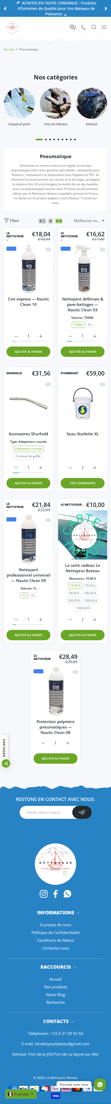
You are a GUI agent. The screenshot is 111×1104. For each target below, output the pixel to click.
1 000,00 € (82, 608)
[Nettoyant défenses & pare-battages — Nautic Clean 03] (82, 268)
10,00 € (75, 585)
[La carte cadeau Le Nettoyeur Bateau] (82, 535)
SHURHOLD (14, 373)
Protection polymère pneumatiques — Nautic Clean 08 (56, 727)
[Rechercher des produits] (94, 27)
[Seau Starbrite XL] (82, 403)
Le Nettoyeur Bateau (62, 1077)
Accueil (9, 49)
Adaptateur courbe (28, 448)
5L (89, 324)
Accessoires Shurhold (28, 433)
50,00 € (74, 593)
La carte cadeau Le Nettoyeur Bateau (82, 568)
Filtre (14, 220)
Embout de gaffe (28, 456)
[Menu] (104, 27)
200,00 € (74, 600)
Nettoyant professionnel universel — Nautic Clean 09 (28, 575)
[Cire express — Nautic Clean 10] (28, 268)
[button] (5, 8)
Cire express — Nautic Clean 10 (28, 301)
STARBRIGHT (69, 373)
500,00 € (91, 600)
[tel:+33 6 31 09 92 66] (83, 27)
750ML (78, 324)
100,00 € (90, 593)
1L (24, 595)
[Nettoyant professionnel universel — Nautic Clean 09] (28, 539)
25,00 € (90, 585)
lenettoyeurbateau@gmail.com (62, 1043)
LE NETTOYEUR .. (14, 236)
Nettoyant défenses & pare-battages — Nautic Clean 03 (82, 304)
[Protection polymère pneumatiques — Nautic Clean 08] (55, 691)
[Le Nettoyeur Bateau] (14, 27)
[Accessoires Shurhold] (28, 403)
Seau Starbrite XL (83, 433)
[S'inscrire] (82, 812)
